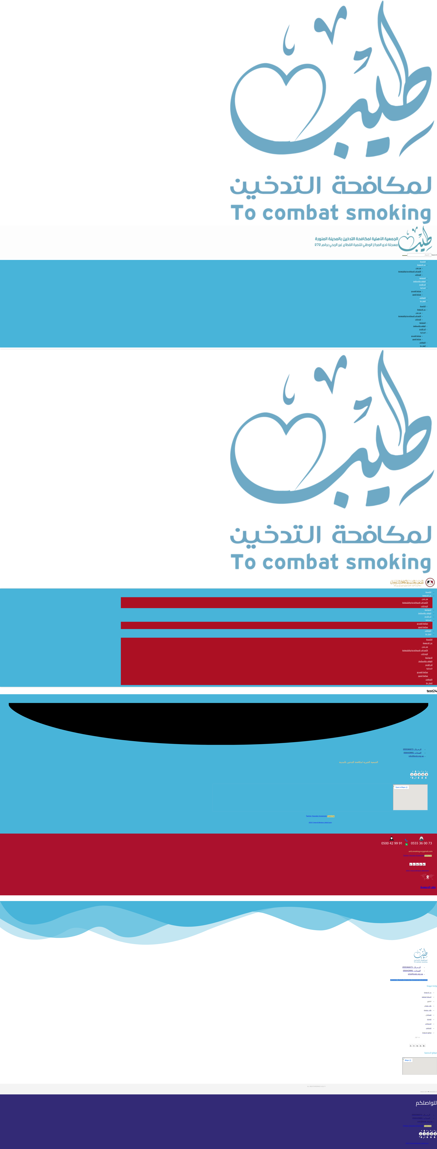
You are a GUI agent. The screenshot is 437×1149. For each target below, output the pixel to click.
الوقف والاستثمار (419, 326)
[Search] (404, 255)
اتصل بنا (423, 301)
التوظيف (422, 342)
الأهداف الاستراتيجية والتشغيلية (409, 271)
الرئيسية (423, 306)
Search (434, 255)
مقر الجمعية (428, 887)
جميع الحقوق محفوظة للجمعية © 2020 (320, 822)
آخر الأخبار (422, 329)
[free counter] (419, 779)
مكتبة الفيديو (416, 291)
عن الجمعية (421, 265)
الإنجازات (418, 274)
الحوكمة (422, 322)
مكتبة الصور (416, 294)
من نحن (418, 268)
